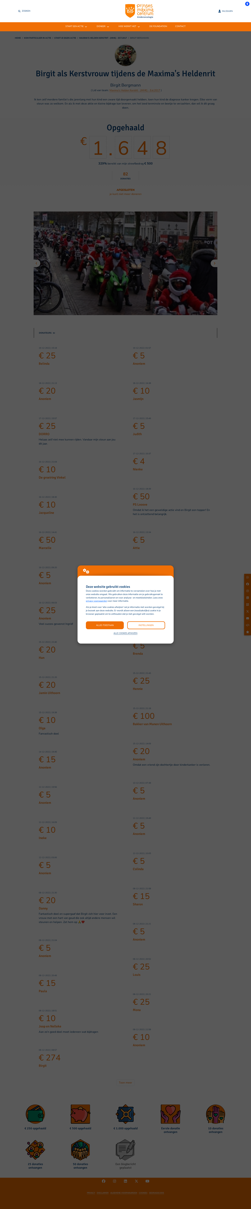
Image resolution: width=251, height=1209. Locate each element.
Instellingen (146, 625)
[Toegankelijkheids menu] (247, 4)
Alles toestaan (105, 625)
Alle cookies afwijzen (125, 633)
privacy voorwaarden (96, 601)
